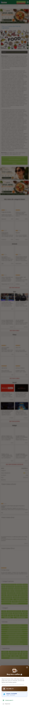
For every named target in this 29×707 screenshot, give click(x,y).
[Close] (27, 667)
